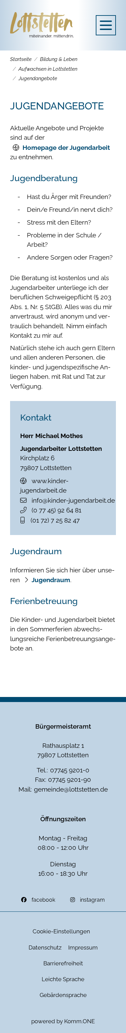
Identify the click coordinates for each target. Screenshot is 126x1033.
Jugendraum (51, 580)
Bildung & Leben (58, 59)
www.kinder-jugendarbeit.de (44, 485)
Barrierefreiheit (63, 963)
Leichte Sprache (63, 979)
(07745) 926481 (56, 510)
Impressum (83, 947)
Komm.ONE (79, 1021)
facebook (43, 900)
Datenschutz (45, 947)
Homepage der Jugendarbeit (66, 147)
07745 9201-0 (69, 770)
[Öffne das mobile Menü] (106, 25)
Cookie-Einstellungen (61, 931)
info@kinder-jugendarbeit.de (73, 500)
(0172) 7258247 (55, 520)
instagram (92, 900)
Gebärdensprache (63, 995)
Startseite (21, 59)
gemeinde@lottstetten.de (71, 789)
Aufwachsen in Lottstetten (47, 69)
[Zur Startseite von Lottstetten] (42, 25)
